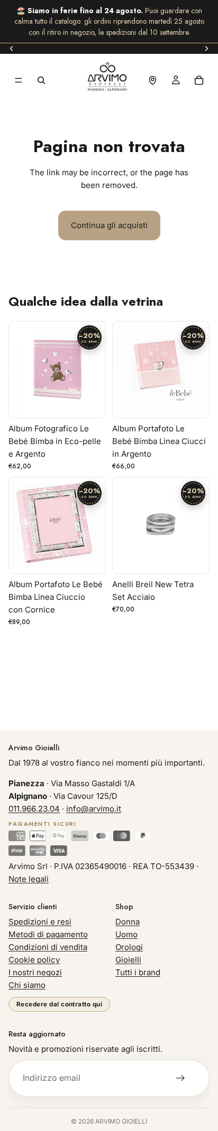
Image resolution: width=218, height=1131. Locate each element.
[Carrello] (199, 80)
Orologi (129, 947)
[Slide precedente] (11, 48)
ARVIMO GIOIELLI (121, 1121)
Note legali (28, 879)
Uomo (126, 934)
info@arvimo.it (93, 809)
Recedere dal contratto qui (59, 1004)
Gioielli (128, 960)
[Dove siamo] (152, 80)
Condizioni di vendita (47, 947)
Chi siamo (27, 985)
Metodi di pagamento (48, 934)
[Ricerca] (41, 80)
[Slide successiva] (206, 48)
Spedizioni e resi (39, 922)
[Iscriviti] (180, 1078)
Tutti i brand (137, 972)
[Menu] (18, 80)
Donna (127, 922)
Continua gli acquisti (109, 225)
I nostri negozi (35, 972)
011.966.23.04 (34, 809)
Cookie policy (34, 960)
